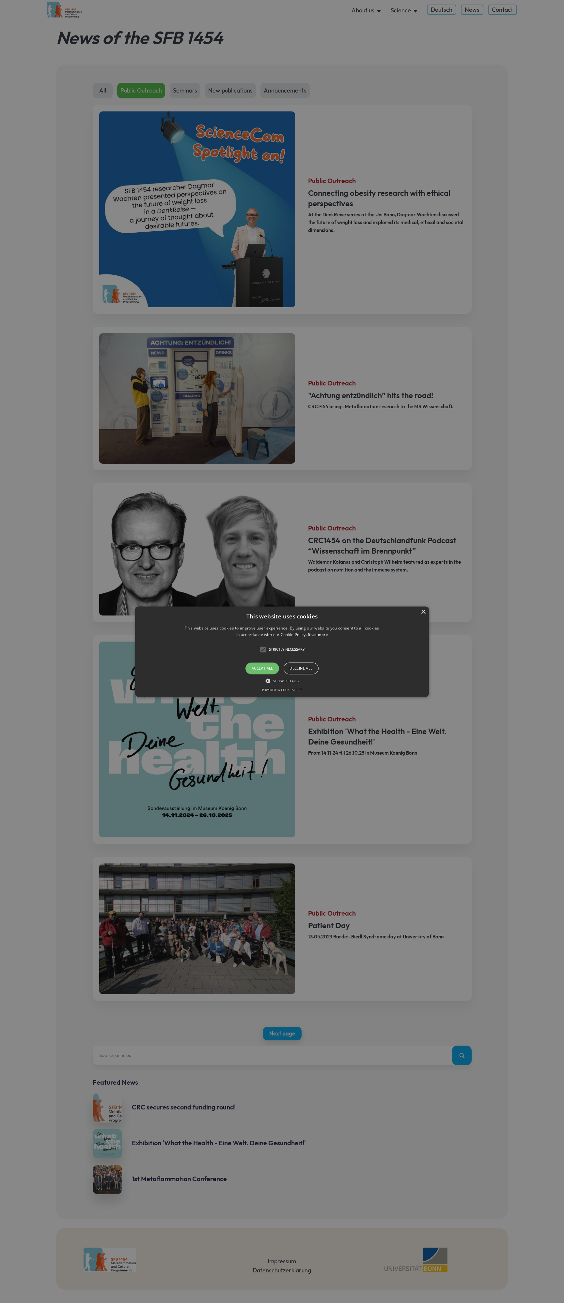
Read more (318, 634)
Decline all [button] (301, 668)
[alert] (282, 651)
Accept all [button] (262, 668)
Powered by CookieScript (282, 690)
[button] (282, 651)
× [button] (423, 612)
